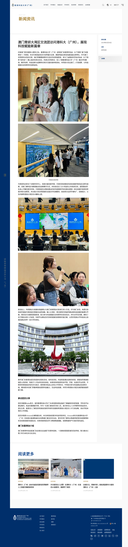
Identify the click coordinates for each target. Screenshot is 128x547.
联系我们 (93, 532)
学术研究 (66, 5)
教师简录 (53, 516)
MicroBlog (95, 536)
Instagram (106, 536)
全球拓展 (87, 5)
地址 (113, 530)
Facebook (99, 536)
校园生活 (60, 5)
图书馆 (53, 519)
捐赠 (52, 522)
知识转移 (73, 5)
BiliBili (91, 539)
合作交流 (20, 481)
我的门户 (116, 5)
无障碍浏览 (107, 530)
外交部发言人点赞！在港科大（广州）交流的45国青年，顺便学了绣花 (66, 485)
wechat (91, 536)
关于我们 (46, 5)
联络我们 (53, 525)
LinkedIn (109, 536)
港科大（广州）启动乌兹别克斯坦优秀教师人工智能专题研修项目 (33, 485)
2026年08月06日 (88, 490)
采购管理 (100, 530)
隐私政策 (100, 532)
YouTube (102, 536)
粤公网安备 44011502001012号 (99, 523)
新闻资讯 (80, 5)
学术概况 (52, 5)
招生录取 (42, 522)
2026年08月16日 (55, 490)
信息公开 (93, 530)
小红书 (117, 536)
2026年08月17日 (23, 490)
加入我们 (42, 530)
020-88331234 (97, 520)
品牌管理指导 (108, 532)
